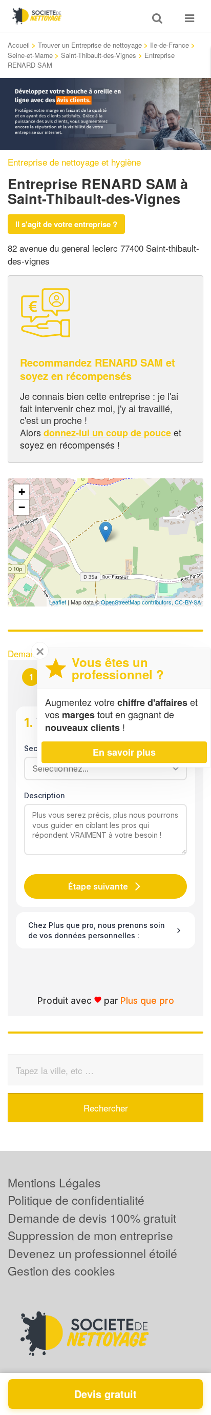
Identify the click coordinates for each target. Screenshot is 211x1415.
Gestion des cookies (61, 1270)
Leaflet (57, 602)
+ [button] (21, 492)
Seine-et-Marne (30, 55)
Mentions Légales (54, 1182)
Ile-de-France (169, 45)
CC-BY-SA (188, 602)
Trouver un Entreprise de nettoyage (90, 45)
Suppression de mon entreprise (90, 1235)
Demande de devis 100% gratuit (92, 1217)
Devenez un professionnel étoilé (92, 1253)
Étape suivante (98, 886)
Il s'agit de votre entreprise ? (66, 224)
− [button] (21, 507)
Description (44, 795)
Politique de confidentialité (76, 1199)
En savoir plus (124, 752)
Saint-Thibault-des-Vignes (98, 55)
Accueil (19, 45)
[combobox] (102, 768)
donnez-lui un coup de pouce (107, 432)
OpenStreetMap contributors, (138, 602)
